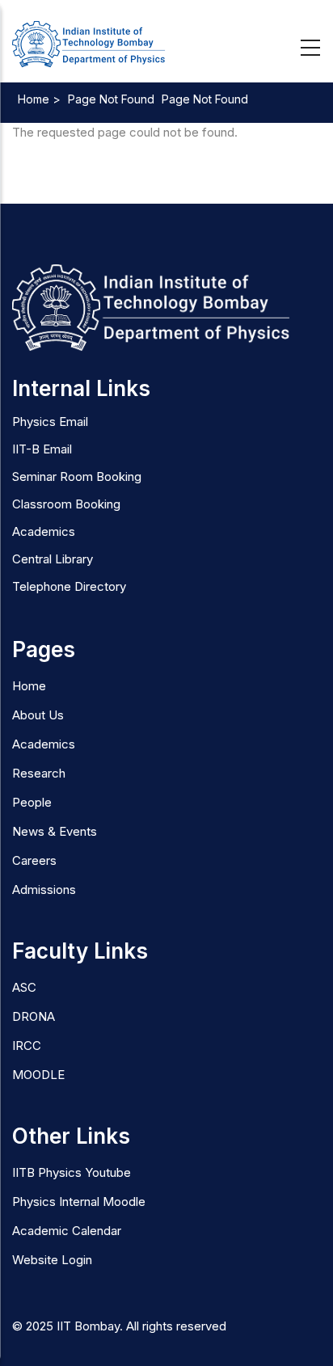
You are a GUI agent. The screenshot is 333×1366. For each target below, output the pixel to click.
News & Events (54, 831)
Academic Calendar (66, 1230)
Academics (43, 744)
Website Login (52, 1259)
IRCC (26, 1045)
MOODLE (38, 1074)
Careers (34, 860)
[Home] (89, 45)
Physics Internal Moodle (78, 1201)
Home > (39, 99)
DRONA (33, 1016)
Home (29, 686)
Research (38, 773)
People (32, 802)
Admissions (44, 889)
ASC (24, 987)
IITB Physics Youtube (71, 1172)
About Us (38, 715)
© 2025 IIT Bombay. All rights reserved (119, 1326)
